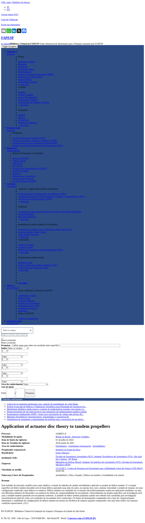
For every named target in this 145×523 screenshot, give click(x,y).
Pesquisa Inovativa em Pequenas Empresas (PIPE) (34, 143)
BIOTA (21, 117)
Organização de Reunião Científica (33, 102)
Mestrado (22, 64)
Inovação (13, 129)
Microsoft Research (27, 217)
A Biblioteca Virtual (27, 295)
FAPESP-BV (14, 322)
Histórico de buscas (21, 2)
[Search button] (2, 338)
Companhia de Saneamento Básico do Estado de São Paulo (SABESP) (50, 211)
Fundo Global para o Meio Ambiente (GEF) (37, 265)
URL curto (6, 2)
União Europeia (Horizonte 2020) (33, 267)
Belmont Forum (25, 262)
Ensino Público (25, 79)
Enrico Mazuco (62, 453)
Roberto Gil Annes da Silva (68, 450)
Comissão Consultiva (27, 308)
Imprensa (16, 173)
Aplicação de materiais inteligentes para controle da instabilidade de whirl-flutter (42, 404)
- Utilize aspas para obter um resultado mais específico (30, 345)
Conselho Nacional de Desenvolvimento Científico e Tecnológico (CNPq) (51, 196)
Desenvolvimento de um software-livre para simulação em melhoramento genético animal (47, 412)
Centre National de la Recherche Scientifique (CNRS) (42, 194)
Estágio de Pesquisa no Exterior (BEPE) (36, 74)
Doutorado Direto (26, 69)
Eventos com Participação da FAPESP (29, 168)
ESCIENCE (23, 120)
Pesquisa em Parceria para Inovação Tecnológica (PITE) (37, 145)
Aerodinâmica (98, 446)
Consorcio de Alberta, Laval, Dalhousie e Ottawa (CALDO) (45, 229)
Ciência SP (17, 163)
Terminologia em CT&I (28, 306)
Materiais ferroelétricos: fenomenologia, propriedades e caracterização (38, 417)
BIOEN (21, 115)
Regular (21, 92)
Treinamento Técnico (27, 82)
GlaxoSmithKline (26, 214)
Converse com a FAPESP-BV (82, 518)
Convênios (11, 185)
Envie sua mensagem (10, 24)
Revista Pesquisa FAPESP (24, 181)
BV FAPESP (13, 286)
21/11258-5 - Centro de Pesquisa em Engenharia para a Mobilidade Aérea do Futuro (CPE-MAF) (99, 468)
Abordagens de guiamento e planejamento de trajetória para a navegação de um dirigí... (45, 419)
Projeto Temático (25, 95)
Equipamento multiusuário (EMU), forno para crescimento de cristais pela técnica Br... (45, 414)
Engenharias (61, 446)
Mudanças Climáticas (27, 122)
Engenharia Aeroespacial (80, 446)
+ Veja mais (23, 84)
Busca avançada (8, 340)
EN (8, 9)
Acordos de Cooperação (29, 303)
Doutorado (23, 67)
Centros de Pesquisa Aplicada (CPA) (28, 138)
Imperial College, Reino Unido (32, 232)
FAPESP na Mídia (20, 171)
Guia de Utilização (9, 19)
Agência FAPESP (20, 158)
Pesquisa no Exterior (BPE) (30, 77)
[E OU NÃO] (4, 351)
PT (8, 7)
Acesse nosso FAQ (9, 14)
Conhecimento (13, 149)
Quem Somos (24, 298)
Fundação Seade (25, 247)
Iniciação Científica (26, 61)
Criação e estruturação (28, 318)
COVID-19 (17, 166)
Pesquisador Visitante (27, 100)
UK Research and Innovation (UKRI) (35, 199)
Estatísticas (23, 311)
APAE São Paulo (26, 245)
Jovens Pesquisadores (27, 97)
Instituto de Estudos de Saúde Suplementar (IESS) (40, 250)
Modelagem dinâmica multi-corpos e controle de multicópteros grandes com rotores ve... (46, 409)
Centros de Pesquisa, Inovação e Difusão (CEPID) (35, 140)
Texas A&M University (28, 234)
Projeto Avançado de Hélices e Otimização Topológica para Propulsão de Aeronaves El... (46, 406)
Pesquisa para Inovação (22, 178)
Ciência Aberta (19, 161)
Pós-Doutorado (25, 72)
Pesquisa (12, 52)
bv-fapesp (5, 44)
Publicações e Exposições (23, 176)
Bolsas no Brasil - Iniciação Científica (72, 437)
